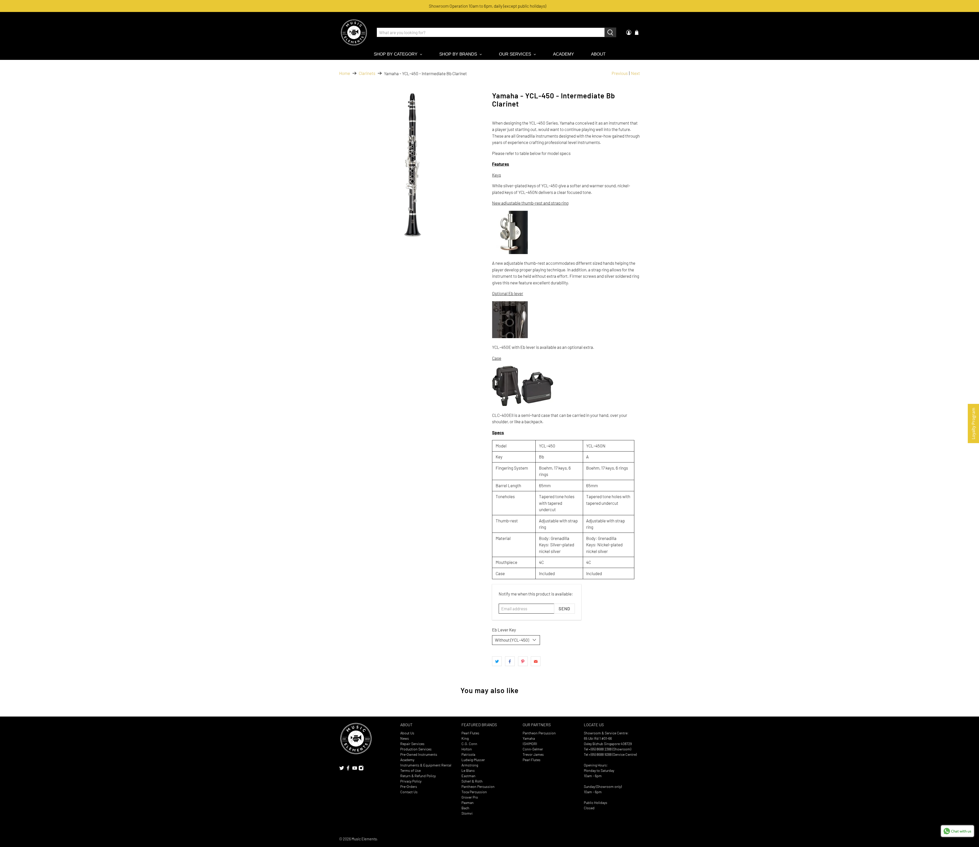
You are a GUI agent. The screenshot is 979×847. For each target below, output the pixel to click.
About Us (407, 733)
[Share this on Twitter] (497, 661)
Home (344, 73)
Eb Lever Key (504, 629)
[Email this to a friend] (535, 661)
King (465, 738)
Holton (466, 749)
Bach (465, 808)
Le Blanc (468, 770)
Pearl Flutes (470, 733)
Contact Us (409, 792)
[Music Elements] (354, 32)
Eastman (468, 776)
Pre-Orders (408, 786)
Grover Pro (469, 797)
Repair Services (412, 744)
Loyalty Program (973, 423)
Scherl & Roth (472, 781)
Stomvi (467, 813)
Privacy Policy (410, 781)
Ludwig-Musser (473, 760)
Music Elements (364, 839)
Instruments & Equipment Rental (425, 765)
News (404, 738)
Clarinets (367, 73)
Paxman (467, 802)
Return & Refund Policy (418, 776)
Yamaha (529, 738)
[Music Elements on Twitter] (341, 769)
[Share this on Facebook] (510, 661)
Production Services (416, 749)
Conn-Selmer (533, 749)
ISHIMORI (530, 744)
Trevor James (533, 754)
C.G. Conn (469, 744)
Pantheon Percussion (478, 786)
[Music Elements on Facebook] (348, 769)
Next (635, 73)
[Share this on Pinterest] (523, 661)
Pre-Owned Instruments (418, 754)
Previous (620, 73)
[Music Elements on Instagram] (361, 769)
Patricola (468, 754)
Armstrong (469, 765)
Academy (407, 760)
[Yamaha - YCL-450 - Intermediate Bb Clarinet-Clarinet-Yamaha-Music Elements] (413, 166)
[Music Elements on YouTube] (354, 769)
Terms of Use (410, 770)
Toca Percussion (474, 792)
